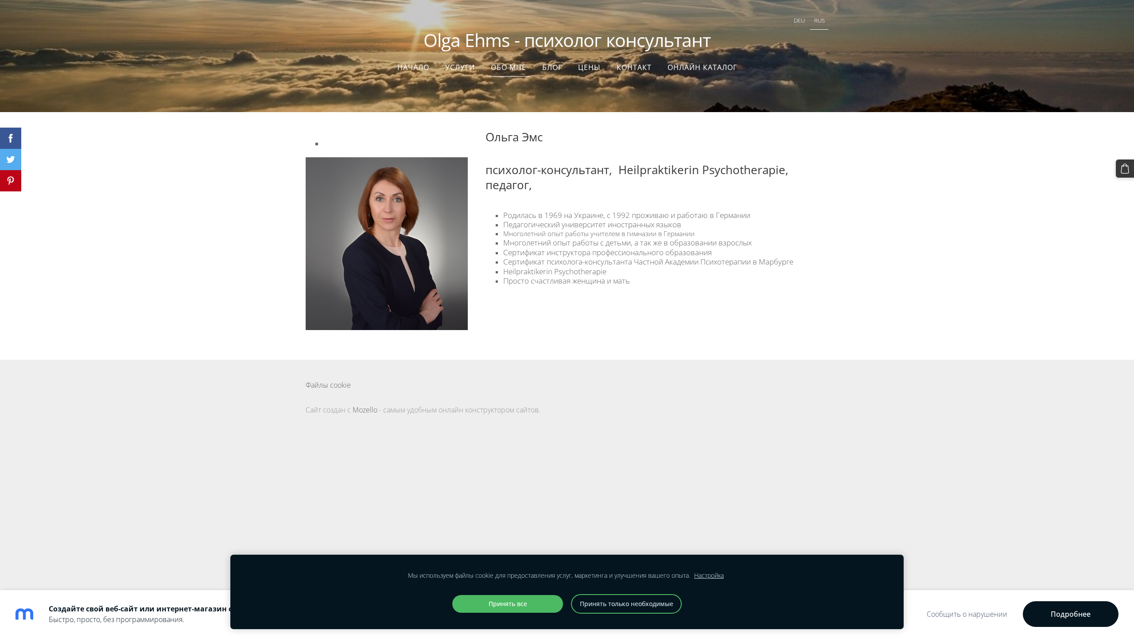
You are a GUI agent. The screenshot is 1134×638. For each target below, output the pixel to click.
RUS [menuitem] (819, 20)
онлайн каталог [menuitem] (702, 67)
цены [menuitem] (589, 67)
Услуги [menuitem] (460, 67)
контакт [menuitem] (634, 67)
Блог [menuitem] (552, 67)
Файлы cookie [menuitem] (328, 385)
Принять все (508, 603)
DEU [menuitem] (799, 20)
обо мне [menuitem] (508, 67)
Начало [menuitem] (413, 67)
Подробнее (1071, 614)
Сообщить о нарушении (967, 614)
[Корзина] (1125, 169)
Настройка (709, 575)
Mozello (365, 410)
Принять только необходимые (626, 603)
